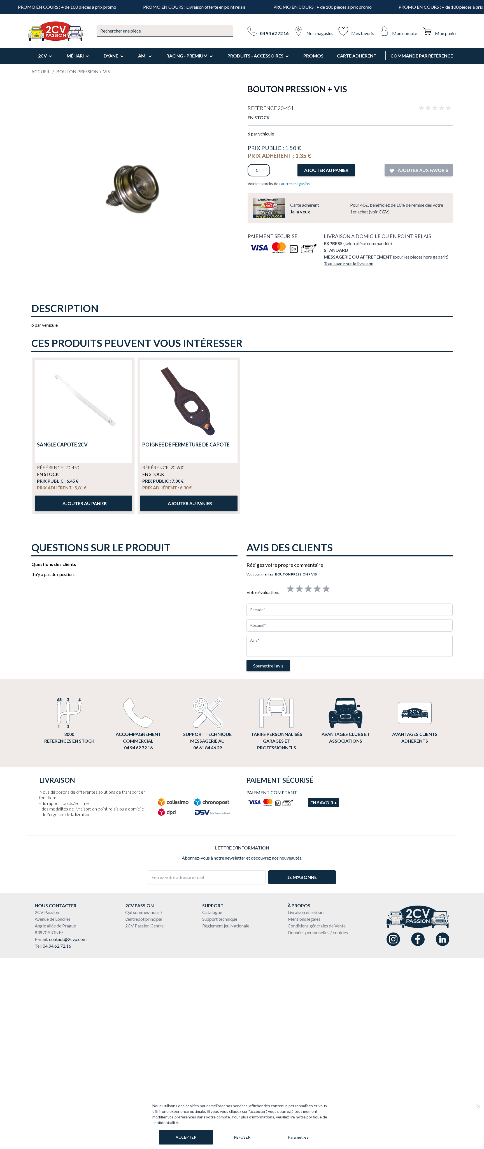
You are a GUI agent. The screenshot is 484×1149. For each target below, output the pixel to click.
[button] (436, 108)
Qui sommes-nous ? (143, 912)
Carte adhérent (356, 55)
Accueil (40, 71)
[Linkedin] (442, 939)
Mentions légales (304, 919)
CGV (383, 211)
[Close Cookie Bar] (478, 1106)
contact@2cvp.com (68, 939)
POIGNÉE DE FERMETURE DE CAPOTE (186, 444)
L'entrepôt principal (143, 919)
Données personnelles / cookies (318, 932)
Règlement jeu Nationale (225, 925)
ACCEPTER (186, 1137)
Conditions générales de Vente (317, 925)
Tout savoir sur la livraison (348, 263)
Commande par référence (421, 55)
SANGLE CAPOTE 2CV (62, 444)
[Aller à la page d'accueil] (55, 31)
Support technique (219, 919)
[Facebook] (418, 939)
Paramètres (298, 1137)
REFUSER (242, 1137)
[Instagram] (393, 939)
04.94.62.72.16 (57, 945)
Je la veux (300, 211)
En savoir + (323, 802)
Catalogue (212, 912)
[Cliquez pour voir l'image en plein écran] (133, 186)
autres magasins (295, 183)
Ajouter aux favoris (422, 170)
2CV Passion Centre (144, 925)
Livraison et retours (306, 912)
